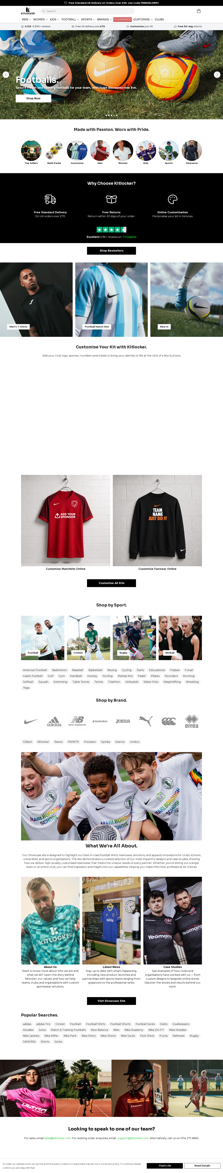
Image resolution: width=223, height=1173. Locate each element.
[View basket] (198, 11)
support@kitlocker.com (133, 1138)
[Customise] (111, 416)
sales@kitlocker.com (57, 1138)
